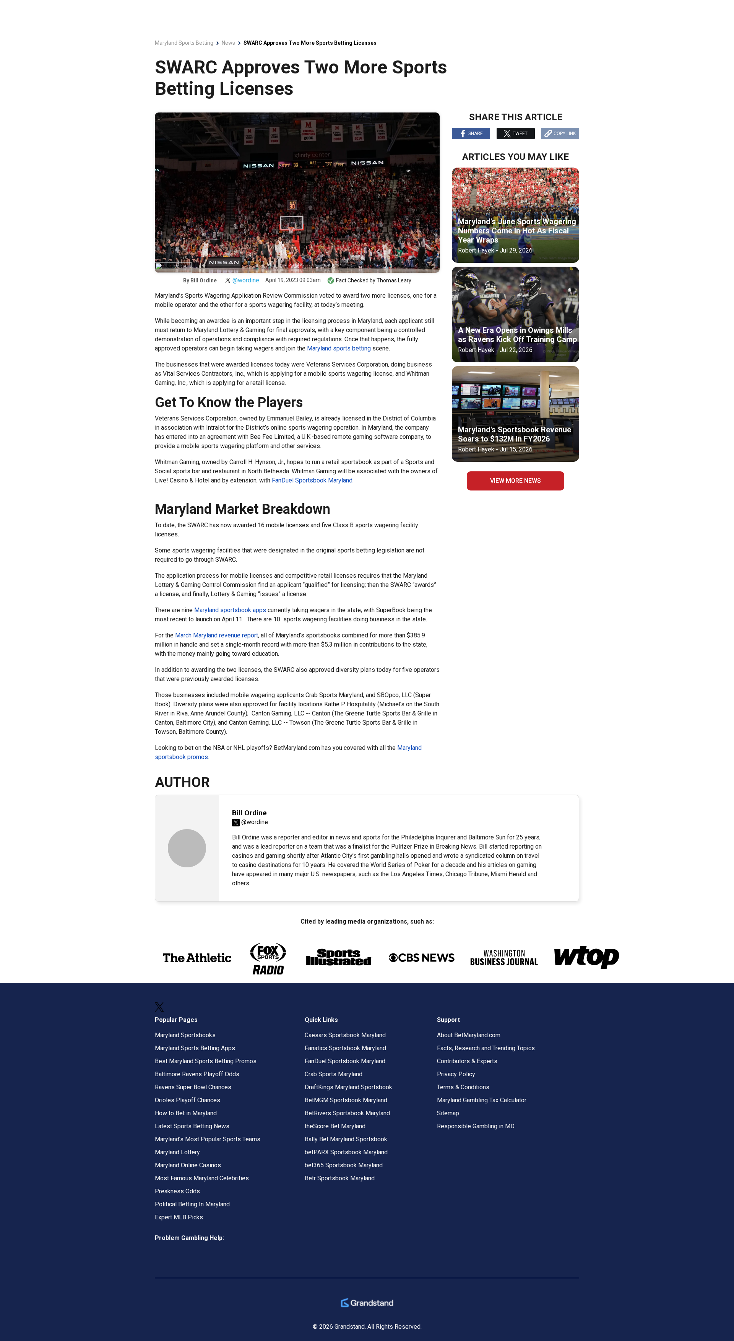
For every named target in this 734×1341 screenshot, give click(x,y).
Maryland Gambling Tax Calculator (481, 1100)
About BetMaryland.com (468, 1035)
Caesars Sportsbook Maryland (345, 1035)
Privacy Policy (456, 1074)
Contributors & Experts (467, 1061)
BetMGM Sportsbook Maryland (346, 1100)
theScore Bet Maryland (335, 1126)
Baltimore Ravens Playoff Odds (197, 1074)
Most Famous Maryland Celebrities (202, 1178)
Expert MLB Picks (179, 1217)
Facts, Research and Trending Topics (486, 1048)
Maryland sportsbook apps (230, 610)
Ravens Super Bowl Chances (193, 1087)
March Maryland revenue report (216, 635)
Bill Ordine (203, 280)
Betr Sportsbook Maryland (340, 1178)
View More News (515, 480)
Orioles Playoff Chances (187, 1100)
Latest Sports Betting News (192, 1126)
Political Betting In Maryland (192, 1204)
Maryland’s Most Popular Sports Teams (207, 1139)
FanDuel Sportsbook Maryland (312, 480)
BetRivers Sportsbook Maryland (347, 1113)
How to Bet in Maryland (186, 1113)
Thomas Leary (394, 280)
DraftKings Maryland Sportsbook (348, 1087)
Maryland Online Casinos (188, 1165)
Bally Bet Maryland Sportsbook (346, 1139)
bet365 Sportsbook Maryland (344, 1165)
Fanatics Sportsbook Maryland (345, 1048)
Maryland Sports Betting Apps (195, 1048)
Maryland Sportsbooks (185, 1035)
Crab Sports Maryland (333, 1074)
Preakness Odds (177, 1191)
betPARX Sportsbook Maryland (346, 1152)
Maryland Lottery (177, 1152)
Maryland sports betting (339, 348)
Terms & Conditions (463, 1087)
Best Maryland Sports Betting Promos (206, 1061)
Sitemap (448, 1113)
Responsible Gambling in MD (476, 1126)
